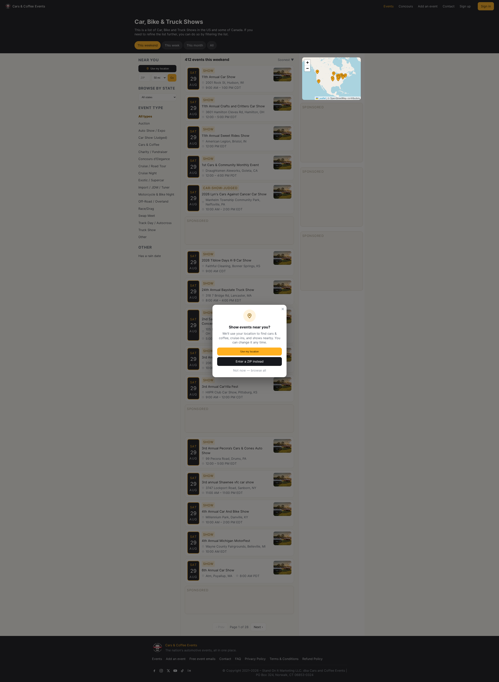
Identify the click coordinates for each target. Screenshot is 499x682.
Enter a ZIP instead (250, 361)
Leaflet (322, 98)
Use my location (249, 351)
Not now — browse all (249, 370)
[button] (333, 73)
